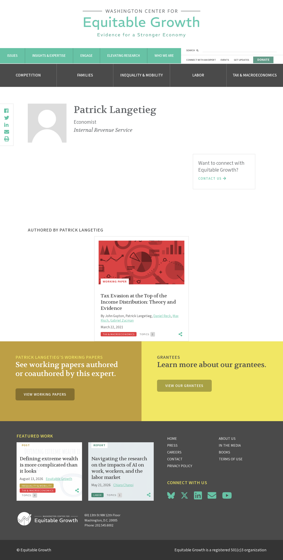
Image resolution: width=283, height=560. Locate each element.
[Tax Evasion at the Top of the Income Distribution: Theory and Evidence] (141, 262)
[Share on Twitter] (6, 117)
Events (225, 59)
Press (172, 445)
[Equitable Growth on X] (184, 495)
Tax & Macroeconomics (255, 75)
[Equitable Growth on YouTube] (227, 495)
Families (85, 75)
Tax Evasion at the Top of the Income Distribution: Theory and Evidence (138, 302)
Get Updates (241, 59)
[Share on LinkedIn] (6, 124)
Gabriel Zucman (122, 320)
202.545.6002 (104, 525)
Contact (175, 459)
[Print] (6, 139)
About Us (227, 438)
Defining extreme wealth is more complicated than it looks (49, 465)
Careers (174, 452)
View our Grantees (184, 385)
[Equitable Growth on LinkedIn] (198, 495)
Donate (263, 59)
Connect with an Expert (201, 59)
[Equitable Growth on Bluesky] (171, 495)
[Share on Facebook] (6, 110)
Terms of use (231, 459)
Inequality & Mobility (141, 75)
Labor (198, 75)
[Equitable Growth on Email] (212, 495)
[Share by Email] (6, 131)
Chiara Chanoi (123, 485)
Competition (28, 75)
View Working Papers (45, 394)
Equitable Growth (59, 478)
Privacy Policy (179, 465)
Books (224, 452)
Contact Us (210, 178)
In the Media (230, 445)
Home (172, 438)
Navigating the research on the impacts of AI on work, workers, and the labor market (119, 468)
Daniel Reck (162, 316)
